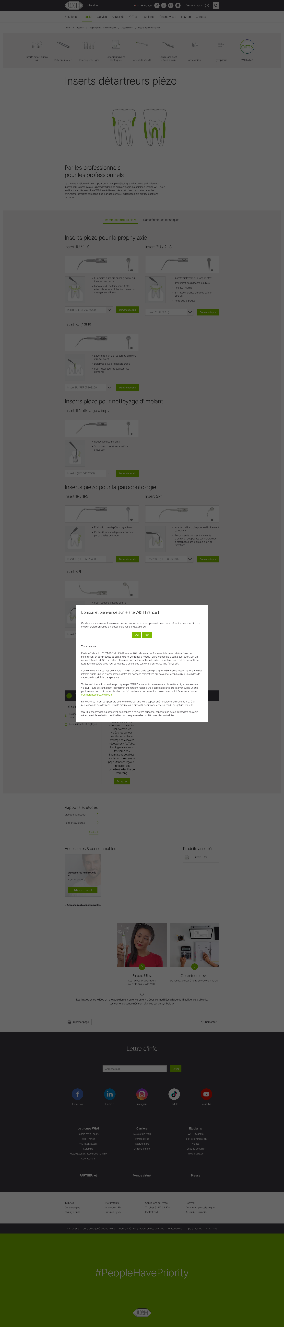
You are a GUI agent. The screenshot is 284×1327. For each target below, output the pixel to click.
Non (146, 634)
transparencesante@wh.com (96, 694)
